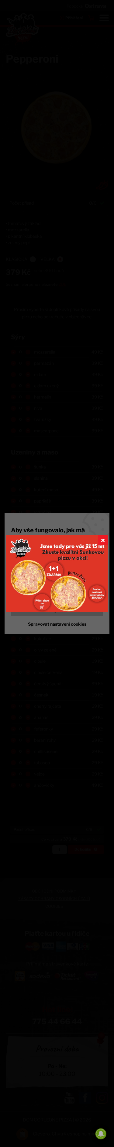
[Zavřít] (103, 540)
